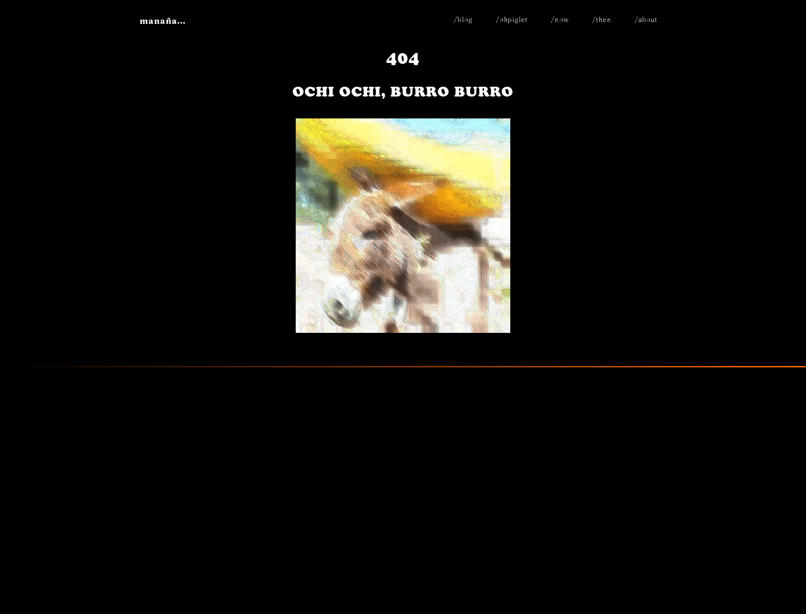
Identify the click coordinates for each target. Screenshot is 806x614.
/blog (463, 19)
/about (646, 19)
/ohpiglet (512, 19)
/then (601, 19)
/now (560, 19)
